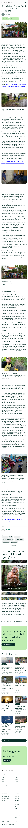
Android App (17, 815)
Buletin (6, 760)
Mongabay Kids (5, 798)
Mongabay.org (4, 800)
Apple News (17, 817)
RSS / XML (17, 811)
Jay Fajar (8, 529)
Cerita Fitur (4, 788)
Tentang (16, 777)
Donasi (16, 781)
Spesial (3, 783)
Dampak (17, 790)
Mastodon (17, 813)
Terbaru (3, 790)
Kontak (16, 779)
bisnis (10, 536)
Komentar (5, 18)
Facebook (17, 804)
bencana (5, 536)
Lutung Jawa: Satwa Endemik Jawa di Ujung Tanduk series (15, 621)
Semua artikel (6, 740)
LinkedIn (17, 796)
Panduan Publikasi (19, 788)
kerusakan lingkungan (8, 539)
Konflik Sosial (6, 542)
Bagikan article (14, 18)
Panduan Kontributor (19, 785)
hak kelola (17, 536)
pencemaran (14, 542)
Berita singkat (4, 785)
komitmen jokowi (19, 539)
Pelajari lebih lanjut (7, 644)
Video (2, 777)
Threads (17, 806)
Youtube (17, 800)
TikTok (16, 808)
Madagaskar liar (5, 796)
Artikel (2, 781)
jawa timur (13, 14)
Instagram (17, 798)
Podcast (3, 779)
